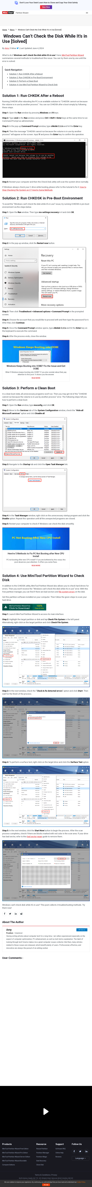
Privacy (54, 1175)
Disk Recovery (41, 1161)
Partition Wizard (22, 13)
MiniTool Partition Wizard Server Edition (16, 1157)
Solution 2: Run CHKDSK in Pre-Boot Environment (31, 77)
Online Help (60, 1153)
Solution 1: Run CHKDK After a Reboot (26, 74)
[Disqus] (46, 987)
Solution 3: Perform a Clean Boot (23, 81)
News (12, 30)
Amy (7, 48)
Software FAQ (61, 1149)
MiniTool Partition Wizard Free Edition (15, 1149)
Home (4, 30)
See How (46, 7)
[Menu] (87, 12)
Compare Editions (8, 1165)
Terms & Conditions (42, 1175)
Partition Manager (42, 1153)
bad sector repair (34, 836)
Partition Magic (41, 1157)
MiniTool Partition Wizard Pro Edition (15, 1153)
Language (79, 1158)
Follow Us (82, 929)
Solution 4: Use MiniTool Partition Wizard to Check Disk (33, 84)
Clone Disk (40, 1165)
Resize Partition (42, 1149)
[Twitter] (18, 48)
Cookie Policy (81, 1182)
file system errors (67, 592)
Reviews (58, 1157)
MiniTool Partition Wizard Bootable (14, 1161)
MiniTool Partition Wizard (73, 55)
